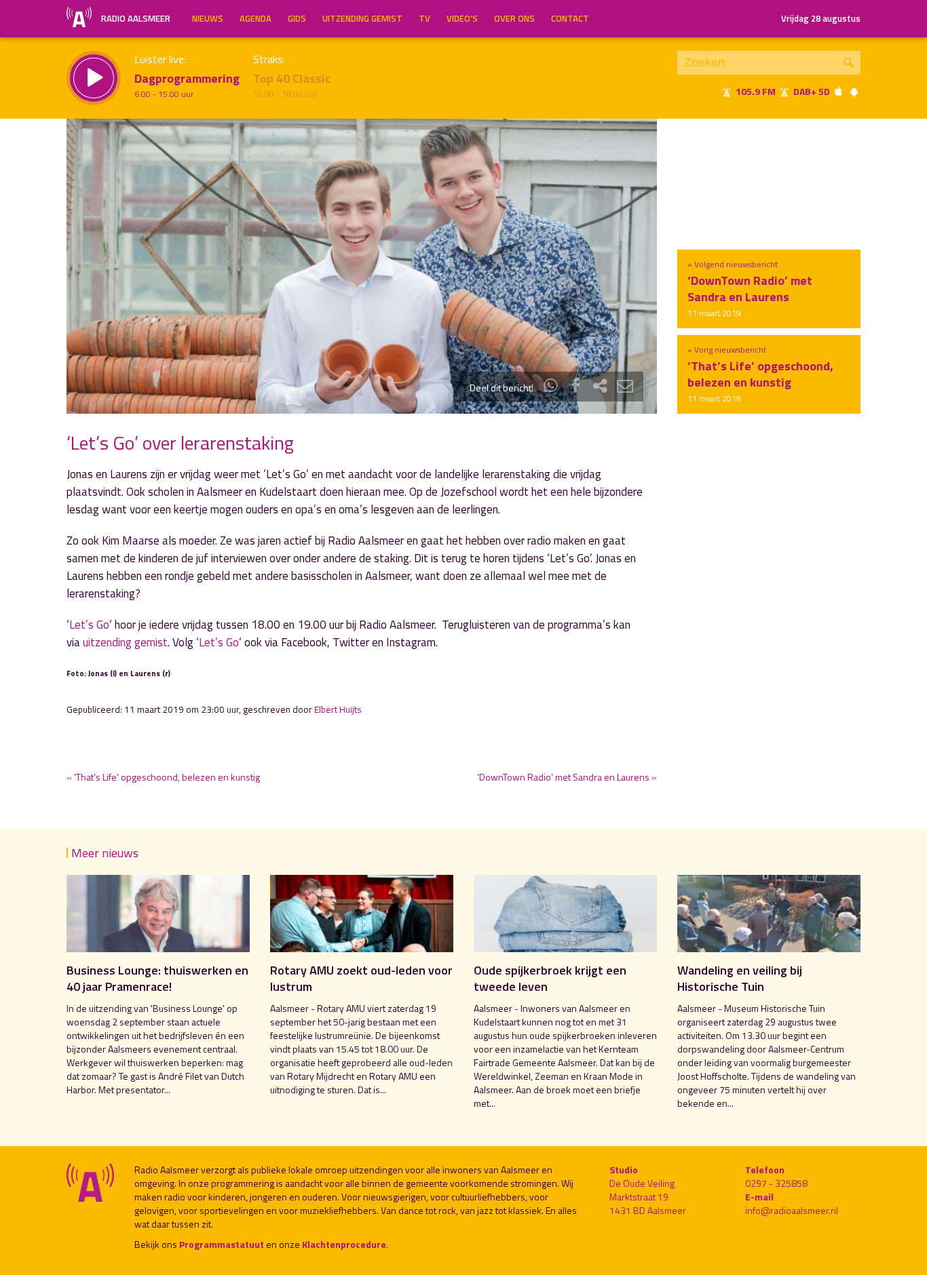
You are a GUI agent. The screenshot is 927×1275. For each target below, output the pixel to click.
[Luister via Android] (853, 91)
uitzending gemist (125, 642)
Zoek (848, 63)
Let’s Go (89, 624)
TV (424, 18)
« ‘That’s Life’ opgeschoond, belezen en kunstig (163, 777)
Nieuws (207, 18)
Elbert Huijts (338, 709)
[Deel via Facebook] (575, 387)
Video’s (462, 18)
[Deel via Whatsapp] (551, 387)
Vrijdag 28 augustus (820, 18)
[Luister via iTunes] (839, 91)
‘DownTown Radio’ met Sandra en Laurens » (567, 777)
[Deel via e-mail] (625, 387)
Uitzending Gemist (362, 18)
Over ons (514, 18)
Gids (297, 18)
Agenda (255, 18)
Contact (570, 18)
